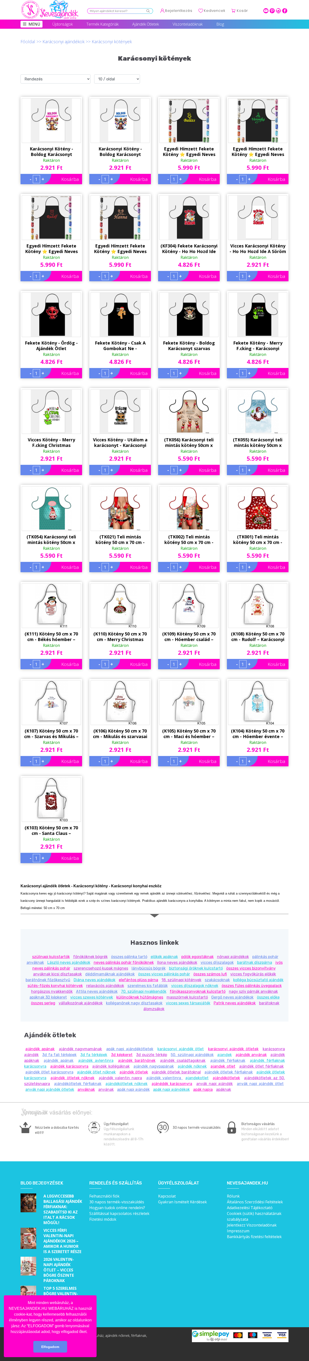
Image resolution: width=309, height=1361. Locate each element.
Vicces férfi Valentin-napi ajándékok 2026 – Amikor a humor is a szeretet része (62, 1241)
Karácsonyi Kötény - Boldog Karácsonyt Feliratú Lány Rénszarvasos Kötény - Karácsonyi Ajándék (51, 151)
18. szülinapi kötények (181, 980)
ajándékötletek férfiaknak (77, 1083)
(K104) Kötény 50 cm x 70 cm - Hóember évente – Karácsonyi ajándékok (257, 734)
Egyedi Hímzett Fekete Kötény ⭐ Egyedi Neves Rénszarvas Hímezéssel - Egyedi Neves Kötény (51, 248)
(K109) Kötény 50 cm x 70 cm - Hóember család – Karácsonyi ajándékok (189, 636)
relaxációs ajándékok (105, 985)
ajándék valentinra (164, 1078)
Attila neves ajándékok (97, 991)
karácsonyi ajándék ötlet (180, 1049)
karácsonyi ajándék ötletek (233, 1049)
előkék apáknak (164, 956)
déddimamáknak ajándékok (110, 974)
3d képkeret (122, 1054)
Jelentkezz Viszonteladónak (252, 1225)
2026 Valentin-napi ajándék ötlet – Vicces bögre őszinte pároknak (58, 1270)
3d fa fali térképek (59, 1054)
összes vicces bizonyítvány (251, 968)
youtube (265, 10)
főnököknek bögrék (90, 956)
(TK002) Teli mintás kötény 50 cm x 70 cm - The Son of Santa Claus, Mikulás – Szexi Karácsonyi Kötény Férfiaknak (189, 539)
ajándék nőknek (192, 1066)
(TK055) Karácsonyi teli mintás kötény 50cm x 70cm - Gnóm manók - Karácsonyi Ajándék (257, 442)
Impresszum (238, 1231)
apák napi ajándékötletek (129, 1049)
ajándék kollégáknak (110, 1066)
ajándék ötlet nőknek (96, 1072)
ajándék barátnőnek (136, 1060)
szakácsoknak (217, 980)
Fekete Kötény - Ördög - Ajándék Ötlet (51, 345)
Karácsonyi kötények (112, 41)
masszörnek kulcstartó (187, 997)
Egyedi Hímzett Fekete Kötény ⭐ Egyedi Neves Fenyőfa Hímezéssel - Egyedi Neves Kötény (258, 151)
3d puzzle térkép (151, 1054)
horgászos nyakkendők (52, 991)
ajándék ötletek (133, 1072)
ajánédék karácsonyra (172, 1083)
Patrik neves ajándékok (235, 1003)
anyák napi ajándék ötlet (260, 1083)
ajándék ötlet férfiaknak (261, 1066)
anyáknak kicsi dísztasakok (57, 974)
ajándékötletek (226, 1078)
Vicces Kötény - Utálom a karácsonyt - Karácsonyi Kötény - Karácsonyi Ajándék (120, 442)
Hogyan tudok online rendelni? (117, 1207)
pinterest (272, 10)
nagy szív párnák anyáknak (253, 991)
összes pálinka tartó (129, 956)
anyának (106, 1089)
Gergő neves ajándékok (232, 997)
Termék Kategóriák (102, 24)
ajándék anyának (251, 1054)
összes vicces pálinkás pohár (164, 974)
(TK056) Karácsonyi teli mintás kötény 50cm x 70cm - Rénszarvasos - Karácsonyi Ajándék (189, 442)
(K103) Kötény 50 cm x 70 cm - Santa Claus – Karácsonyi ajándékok (51, 830)
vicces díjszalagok (217, 962)
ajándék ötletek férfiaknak (228, 1072)
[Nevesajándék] (50, 1)
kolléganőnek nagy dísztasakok (134, 1003)
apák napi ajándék (133, 1089)
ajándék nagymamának (80, 1049)
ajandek (224, 1054)
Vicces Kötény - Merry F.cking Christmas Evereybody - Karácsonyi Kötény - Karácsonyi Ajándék (51, 442)
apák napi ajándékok (171, 1089)
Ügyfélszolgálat (178, 1183)
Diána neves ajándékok (94, 980)
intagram (278, 10)
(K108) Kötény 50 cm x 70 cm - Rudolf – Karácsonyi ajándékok (257, 636)
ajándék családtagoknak (182, 1060)
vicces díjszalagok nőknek (194, 985)
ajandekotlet (197, 1078)
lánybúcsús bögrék (149, 968)
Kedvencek (214, 10)
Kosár (242, 10)
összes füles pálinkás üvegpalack (252, 985)
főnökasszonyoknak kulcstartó (197, 991)
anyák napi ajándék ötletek (49, 1089)
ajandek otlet (223, 1066)
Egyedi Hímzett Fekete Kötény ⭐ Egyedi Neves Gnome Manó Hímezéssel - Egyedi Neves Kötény (189, 151)
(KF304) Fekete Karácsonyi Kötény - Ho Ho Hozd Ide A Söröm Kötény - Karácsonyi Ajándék (189, 248)
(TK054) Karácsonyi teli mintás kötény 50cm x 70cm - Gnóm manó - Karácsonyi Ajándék (51, 539)
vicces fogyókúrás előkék (253, 974)
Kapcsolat (167, 1196)
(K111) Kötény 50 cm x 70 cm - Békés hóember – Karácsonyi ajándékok (51, 636)
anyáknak (86, 1089)
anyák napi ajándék (214, 1083)
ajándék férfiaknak (227, 1060)
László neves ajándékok (68, 962)
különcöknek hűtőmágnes (139, 997)
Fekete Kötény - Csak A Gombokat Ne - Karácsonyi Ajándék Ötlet (120, 346)
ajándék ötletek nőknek (72, 1078)
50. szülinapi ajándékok (192, 1054)
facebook (284, 10)
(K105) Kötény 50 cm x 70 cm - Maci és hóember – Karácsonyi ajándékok (189, 734)
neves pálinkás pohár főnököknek (124, 962)
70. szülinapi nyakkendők (143, 991)
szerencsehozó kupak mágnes (101, 968)
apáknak (223, 1089)
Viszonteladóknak (188, 24)
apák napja (203, 1089)
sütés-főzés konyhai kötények (55, 985)
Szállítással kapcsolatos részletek (119, 1213)
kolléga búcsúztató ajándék (258, 980)
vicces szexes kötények (91, 997)
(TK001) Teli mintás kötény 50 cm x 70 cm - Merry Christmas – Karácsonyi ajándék (257, 539)
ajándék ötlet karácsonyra (49, 1072)
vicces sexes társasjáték (188, 1003)
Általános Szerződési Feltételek (255, 1202)
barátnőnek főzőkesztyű (48, 980)
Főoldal (28, 41)
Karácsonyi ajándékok (63, 41)
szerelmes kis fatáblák (147, 985)
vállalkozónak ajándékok (81, 1003)
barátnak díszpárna (254, 962)
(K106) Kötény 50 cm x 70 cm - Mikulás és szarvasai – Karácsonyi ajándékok (120, 734)
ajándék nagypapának (153, 1066)
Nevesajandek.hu (247, 1183)
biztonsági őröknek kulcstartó (196, 968)
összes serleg (43, 1003)
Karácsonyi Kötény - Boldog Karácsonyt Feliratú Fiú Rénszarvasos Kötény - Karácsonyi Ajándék (120, 151)
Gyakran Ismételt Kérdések (182, 1202)
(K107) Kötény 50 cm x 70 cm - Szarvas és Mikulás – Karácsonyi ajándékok (51, 734)
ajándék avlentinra (95, 1060)
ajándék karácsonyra (69, 1066)
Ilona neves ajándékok (177, 962)
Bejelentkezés (178, 10)
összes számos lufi (210, 974)
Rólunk (233, 1196)
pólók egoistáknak (197, 956)
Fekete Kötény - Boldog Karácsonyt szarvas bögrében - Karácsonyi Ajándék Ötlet (189, 346)
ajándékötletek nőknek (126, 1083)
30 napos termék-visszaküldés (116, 1202)
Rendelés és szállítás (115, 1183)
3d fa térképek (93, 1054)
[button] (89, 1332)
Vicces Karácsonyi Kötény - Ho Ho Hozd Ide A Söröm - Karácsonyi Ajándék (258, 248)
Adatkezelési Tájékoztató (250, 1207)
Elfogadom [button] (50, 1347)
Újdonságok (62, 24)
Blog (220, 24)
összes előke (268, 997)
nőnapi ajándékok (233, 956)
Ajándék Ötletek (145, 24)
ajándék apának (40, 1049)
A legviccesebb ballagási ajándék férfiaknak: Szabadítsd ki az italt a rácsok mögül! (62, 1209)
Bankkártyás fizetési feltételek (254, 1236)
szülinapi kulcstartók (51, 956)
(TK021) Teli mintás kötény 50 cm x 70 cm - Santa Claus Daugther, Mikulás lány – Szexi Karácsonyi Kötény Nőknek (120, 539)
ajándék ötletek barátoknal (176, 1072)
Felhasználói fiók (104, 1196)
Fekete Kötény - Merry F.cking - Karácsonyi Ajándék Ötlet (257, 346)
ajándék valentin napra (120, 1078)
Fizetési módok (102, 1219)
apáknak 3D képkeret (48, 997)
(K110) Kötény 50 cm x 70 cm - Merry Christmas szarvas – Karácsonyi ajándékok (120, 636)
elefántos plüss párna (138, 980)
